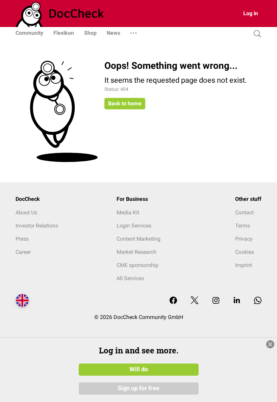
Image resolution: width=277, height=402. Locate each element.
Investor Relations (37, 225)
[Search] (255, 34)
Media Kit (128, 212)
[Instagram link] (216, 301)
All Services (130, 278)
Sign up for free (138, 388)
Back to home (125, 103)
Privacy (244, 239)
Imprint (243, 265)
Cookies (244, 252)
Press (22, 239)
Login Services (134, 225)
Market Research (136, 252)
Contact (244, 212)
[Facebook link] (173, 301)
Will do (138, 369)
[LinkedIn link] (237, 301)
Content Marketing (138, 239)
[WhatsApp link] (257, 301)
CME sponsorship (137, 265)
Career (23, 252)
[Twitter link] (195, 301)
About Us (26, 212)
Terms (242, 225)
